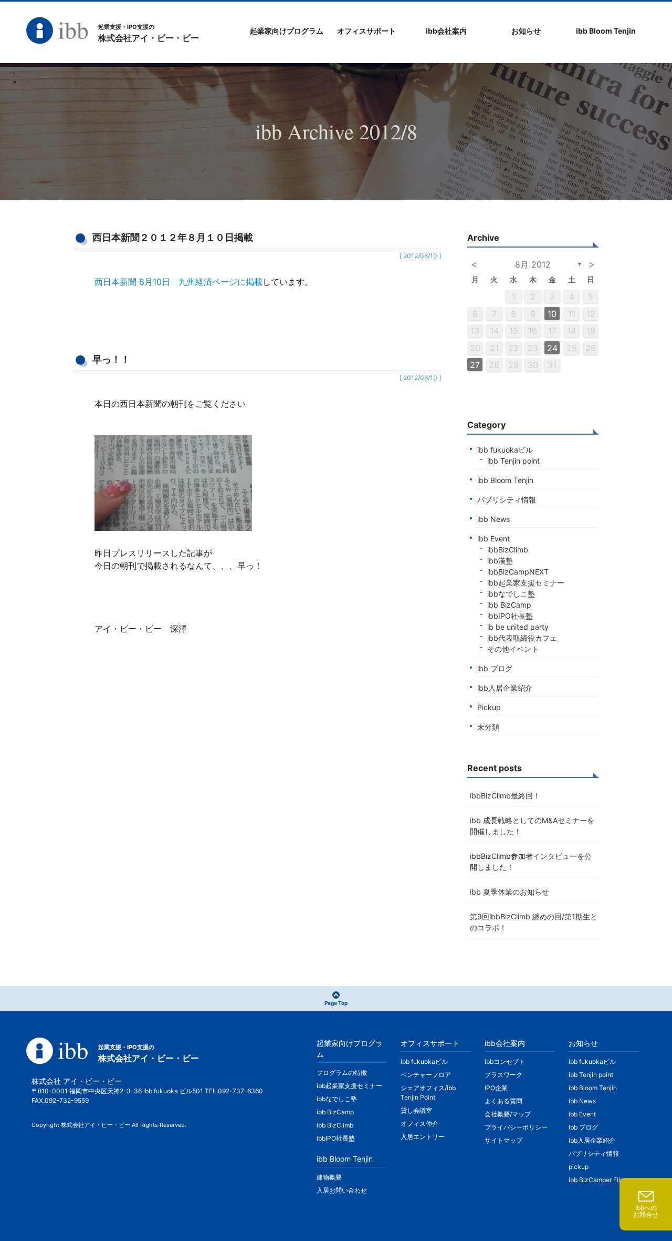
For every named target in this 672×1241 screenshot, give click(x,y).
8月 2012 (533, 264)
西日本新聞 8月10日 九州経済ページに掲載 (178, 281)
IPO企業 (496, 1088)
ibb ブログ (494, 668)
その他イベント (513, 648)
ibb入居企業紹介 (504, 687)
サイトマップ (503, 1140)
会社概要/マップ (508, 1114)
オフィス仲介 (419, 1123)
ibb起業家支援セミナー (525, 582)
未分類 (488, 726)
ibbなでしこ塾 (511, 593)
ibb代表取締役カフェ (522, 637)
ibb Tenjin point (513, 460)
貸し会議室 (416, 1110)
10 (552, 314)
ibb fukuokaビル (505, 449)
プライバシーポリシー (516, 1127)
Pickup (489, 707)
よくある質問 (503, 1101)
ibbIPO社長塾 (510, 615)
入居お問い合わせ (342, 1190)
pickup (579, 1167)
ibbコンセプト (505, 1061)
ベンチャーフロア (426, 1075)
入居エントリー (423, 1137)
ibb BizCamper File (596, 1180)
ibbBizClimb (507, 549)
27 (475, 365)
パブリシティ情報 (506, 499)
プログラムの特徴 (342, 1072)
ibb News (493, 519)
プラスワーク (503, 1075)
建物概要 (329, 1177)
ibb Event (493, 538)
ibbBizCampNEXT (518, 571)
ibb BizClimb (335, 1125)
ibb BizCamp (509, 604)
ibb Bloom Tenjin (505, 480)
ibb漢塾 (500, 560)
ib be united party (518, 626)
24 (552, 348)
